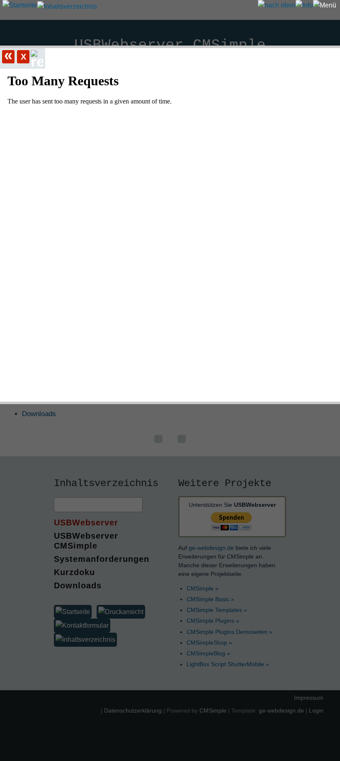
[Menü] (324, 5)
